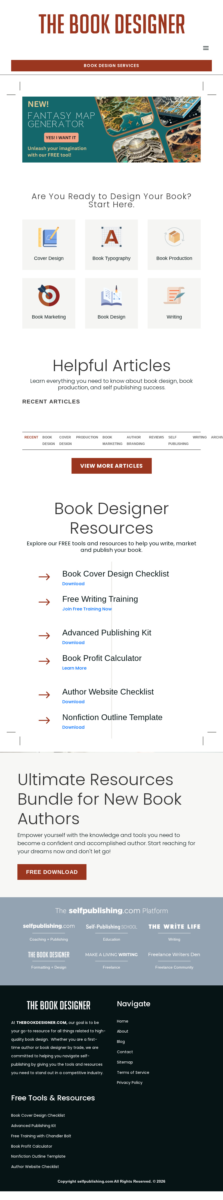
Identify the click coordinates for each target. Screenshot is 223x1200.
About (122, 1031)
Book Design (111, 317)
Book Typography (111, 258)
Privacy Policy (130, 1083)
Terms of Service (133, 1072)
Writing (174, 317)
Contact (125, 1052)
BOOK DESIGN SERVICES (111, 65)
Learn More (74, 668)
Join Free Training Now (87, 609)
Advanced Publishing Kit (33, 1125)
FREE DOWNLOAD (52, 872)
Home (122, 1021)
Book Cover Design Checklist (38, 1115)
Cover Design (49, 258)
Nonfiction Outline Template (38, 1156)
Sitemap (125, 1062)
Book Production (174, 258)
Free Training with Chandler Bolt (41, 1136)
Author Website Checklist (35, 1167)
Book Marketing (49, 317)
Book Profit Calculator (31, 1146)
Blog (121, 1042)
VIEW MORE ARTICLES (111, 466)
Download (73, 584)
